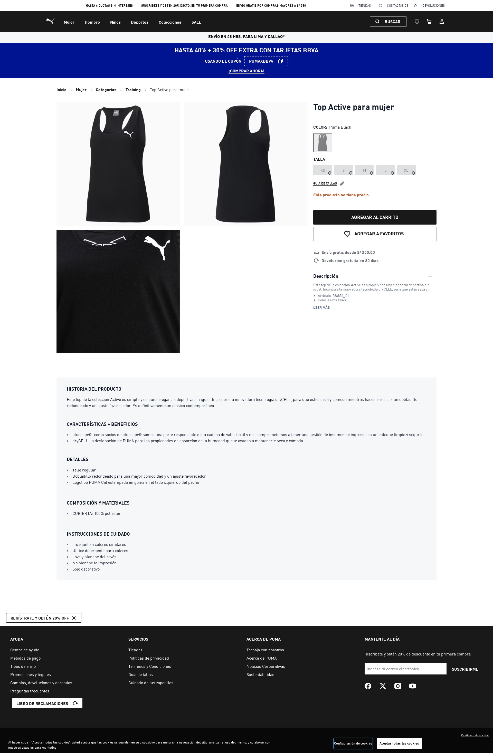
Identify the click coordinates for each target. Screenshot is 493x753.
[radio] (322, 142)
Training (133, 89)
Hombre (92, 22)
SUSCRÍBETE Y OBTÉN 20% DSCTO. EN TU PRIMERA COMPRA (184, 5)
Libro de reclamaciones (42, 703)
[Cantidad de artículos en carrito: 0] (429, 21)
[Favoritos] (417, 21)
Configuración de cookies (353, 743)
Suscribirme (465, 669)
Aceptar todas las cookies (399, 743)
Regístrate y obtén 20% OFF (40, 617)
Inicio (61, 89)
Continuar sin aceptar (475, 735)
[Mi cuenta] (442, 21)
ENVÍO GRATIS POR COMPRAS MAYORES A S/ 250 (271, 5)
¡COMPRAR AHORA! (246, 70)
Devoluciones (433, 5)
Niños (115, 22)
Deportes (139, 22)
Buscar (392, 21)
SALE (196, 22)
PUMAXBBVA (261, 61)
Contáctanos (397, 5)
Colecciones (170, 22)
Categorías (106, 89)
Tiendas (364, 5)
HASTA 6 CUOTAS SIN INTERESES (109, 5)
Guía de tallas (325, 183)
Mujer (69, 22)
